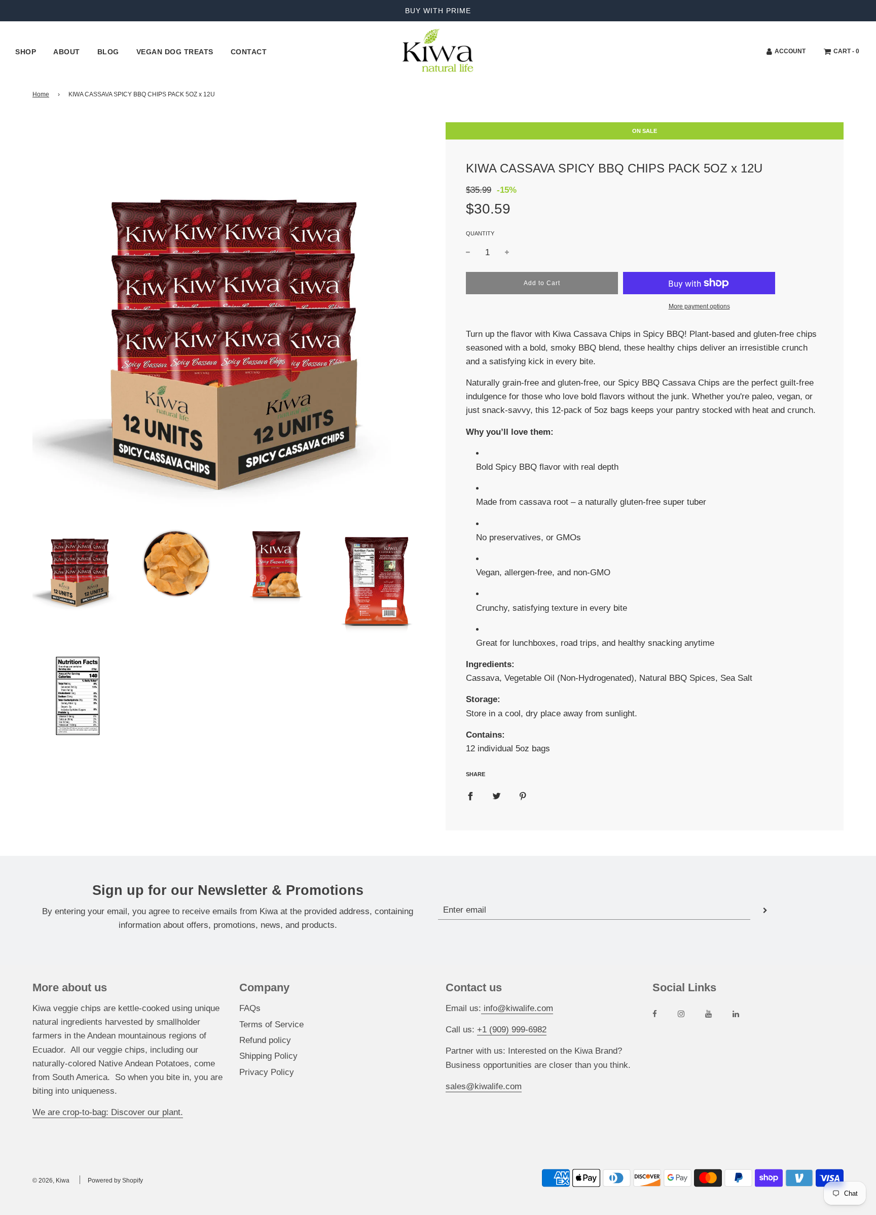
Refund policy (265, 1040)
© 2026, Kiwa (50, 1180)
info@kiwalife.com (517, 1008)
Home (40, 94)
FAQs (250, 1008)
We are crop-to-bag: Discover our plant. (107, 1112)
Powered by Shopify (115, 1180)
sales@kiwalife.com (484, 1086)
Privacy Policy (266, 1072)
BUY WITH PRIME (438, 11)
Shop (25, 52)
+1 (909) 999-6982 (511, 1029)
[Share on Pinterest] (523, 795)
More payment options (699, 306)
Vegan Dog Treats (174, 52)
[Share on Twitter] (496, 795)
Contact (249, 52)
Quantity (480, 233)
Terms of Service (271, 1024)
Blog (108, 52)
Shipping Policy (268, 1056)
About (66, 52)
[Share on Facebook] (470, 795)
